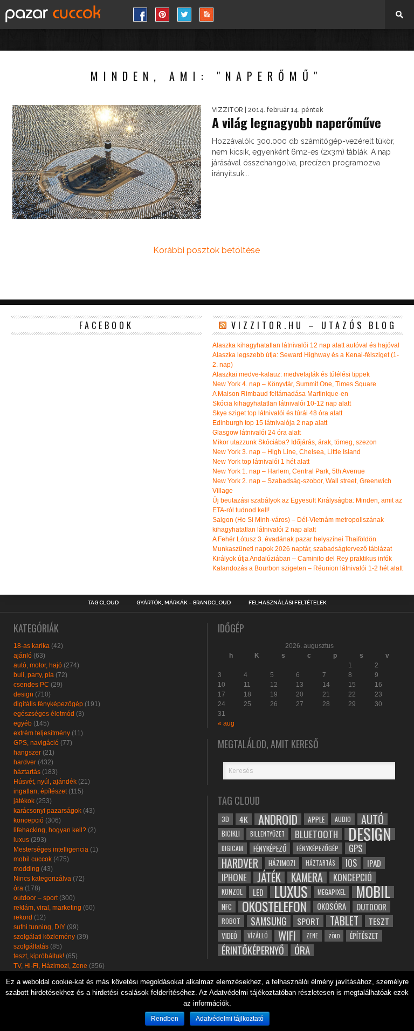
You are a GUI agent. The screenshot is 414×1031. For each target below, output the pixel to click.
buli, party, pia (33, 675)
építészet (364, 935)
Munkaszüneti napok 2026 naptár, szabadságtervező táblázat (302, 549)
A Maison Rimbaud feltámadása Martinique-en (280, 394)
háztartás (26, 772)
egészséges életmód (43, 713)
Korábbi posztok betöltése (206, 250)
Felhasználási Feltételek (288, 602)
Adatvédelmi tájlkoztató (230, 1018)
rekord (22, 917)
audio (343, 819)
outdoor (371, 906)
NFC (227, 906)
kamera (307, 877)
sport (308, 921)
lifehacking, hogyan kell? (49, 830)
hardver (24, 762)
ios (351, 863)
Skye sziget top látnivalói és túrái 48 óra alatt (277, 413)
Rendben (164, 1018)
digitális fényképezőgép (48, 704)
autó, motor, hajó (37, 665)
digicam (232, 848)
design (23, 694)
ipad (374, 863)
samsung (269, 921)
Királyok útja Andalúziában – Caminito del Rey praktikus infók (302, 558)
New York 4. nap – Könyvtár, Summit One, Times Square (294, 384)
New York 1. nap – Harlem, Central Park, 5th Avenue (288, 471)
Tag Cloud (103, 602)
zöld (334, 935)
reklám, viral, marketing (47, 907)
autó (372, 819)
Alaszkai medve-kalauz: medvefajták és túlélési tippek (291, 374)
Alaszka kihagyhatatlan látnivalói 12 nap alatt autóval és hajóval (305, 345)
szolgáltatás (31, 946)
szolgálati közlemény (44, 937)
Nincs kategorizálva (42, 878)
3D (225, 819)
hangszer (27, 752)
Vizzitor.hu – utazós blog (314, 325)
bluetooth (316, 834)
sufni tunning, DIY (39, 927)
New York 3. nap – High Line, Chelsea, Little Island (286, 452)
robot (231, 920)
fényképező (269, 848)
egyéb (22, 723)
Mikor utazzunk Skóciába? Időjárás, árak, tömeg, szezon (294, 442)
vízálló (257, 935)
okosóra (331, 906)
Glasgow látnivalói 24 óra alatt (256, 432)
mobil (373, 892)
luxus (21, 840)
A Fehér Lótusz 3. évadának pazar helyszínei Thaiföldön (294, 539)
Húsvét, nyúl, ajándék (45, 781)
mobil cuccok (32, 859)
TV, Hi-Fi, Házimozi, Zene (50, 966)
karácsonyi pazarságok (47, 810)
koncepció (28, 820)
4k (243, 819)
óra (18, 888)
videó (229, 935)
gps (355, 848)
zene (312, 935)
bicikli (231, 833)
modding (26, 869)
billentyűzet (267, 833)
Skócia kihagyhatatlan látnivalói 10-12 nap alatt (281, 403)
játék (269, 877)
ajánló (22, 655)
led (258, 892)
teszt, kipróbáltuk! (38, 956)
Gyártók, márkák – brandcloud (183, 602)
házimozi (281, 863)
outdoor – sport (35, 898)
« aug (226, 723)
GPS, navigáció (36, 743)
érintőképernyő (253, 950)
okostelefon (274, 906)
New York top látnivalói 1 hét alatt (260, 461)
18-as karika (31, 646)
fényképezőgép (317, 848)
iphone (234, 877)
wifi (287, 936)
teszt (379, 921)
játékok (23, 801)
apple (316, 819)
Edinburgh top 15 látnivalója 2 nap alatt (269, 423)
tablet (344, 921)
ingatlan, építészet (40, 791)
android (278, 819)
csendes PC (31, 684)
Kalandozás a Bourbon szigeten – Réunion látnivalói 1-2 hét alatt (307, 568)
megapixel (332, 892)
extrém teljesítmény (41, 733)
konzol (232, 892)
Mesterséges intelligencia (50, 849)
